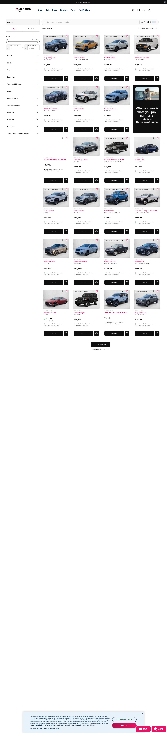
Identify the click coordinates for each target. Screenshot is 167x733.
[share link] (62, 36)
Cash (15, 29)
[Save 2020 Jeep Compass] (67, 36)
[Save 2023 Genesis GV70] (67, 240)
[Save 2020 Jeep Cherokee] (158, 291)
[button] (40, 10)
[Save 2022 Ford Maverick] (97, 36)
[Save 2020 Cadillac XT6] (158, 240)
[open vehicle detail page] (56, 44)
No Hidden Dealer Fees (83, 2)
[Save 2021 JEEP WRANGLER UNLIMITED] (67, 138)
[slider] (7, 42)
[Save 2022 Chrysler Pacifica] (97, 240)
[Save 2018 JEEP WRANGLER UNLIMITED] (127, 291)
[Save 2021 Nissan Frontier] (127, 240)
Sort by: (148, 28)
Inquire (53, 78)
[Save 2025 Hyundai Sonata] (67, 291)
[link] (26, 10)
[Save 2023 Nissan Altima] (158, 138)
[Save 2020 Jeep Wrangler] (97, 291)
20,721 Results (47, 28)
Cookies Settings (124, 719)
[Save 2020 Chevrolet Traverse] (67, 87)
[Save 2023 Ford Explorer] (97, 189)
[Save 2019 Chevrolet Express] (158, 36)
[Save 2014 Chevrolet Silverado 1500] (127, 138)
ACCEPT (124, 725)
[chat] (138, 9)
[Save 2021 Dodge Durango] (127, 87)
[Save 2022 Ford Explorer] (97, 87)
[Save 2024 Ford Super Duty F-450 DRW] (158, 189)
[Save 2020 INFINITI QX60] (127, 36)
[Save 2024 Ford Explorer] (67, 189)
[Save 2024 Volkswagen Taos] (97, 138)
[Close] (142, 713)
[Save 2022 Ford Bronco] (127, 189)
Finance (31, 29)
